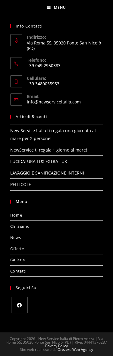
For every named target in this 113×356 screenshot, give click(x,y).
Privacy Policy (56, 345)
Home (16, 215)
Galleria (17, 260)
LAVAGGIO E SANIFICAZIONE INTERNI (47, 173)
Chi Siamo (20, 226)
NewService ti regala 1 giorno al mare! (48, 150)
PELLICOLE (20, 184)
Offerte (17, 248)
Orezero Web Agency (75, 349)
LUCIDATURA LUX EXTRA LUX (38, 161)
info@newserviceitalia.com (54, 102)
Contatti (18, 271)
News (15, 237)
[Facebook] (19, 305)
